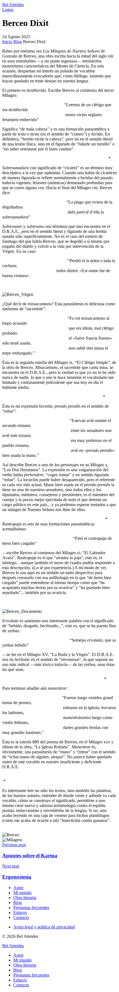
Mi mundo (22, 892)
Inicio (7, 41)
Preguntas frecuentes (31, 907)
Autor (18, 887)
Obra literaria (24, 897)
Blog (17, 41)
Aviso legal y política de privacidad (44, 927)
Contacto (21, 917)
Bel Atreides (13, 4)
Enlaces (20, 912)
